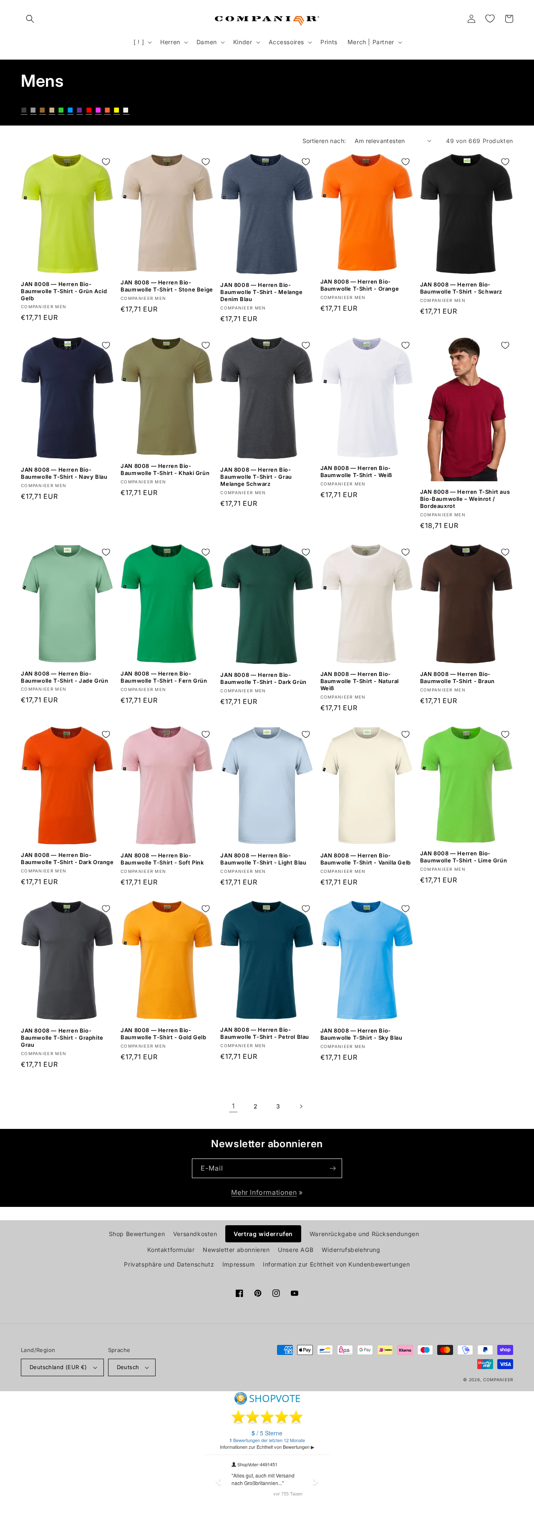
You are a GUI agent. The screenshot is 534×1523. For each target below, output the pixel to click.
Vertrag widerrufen (263, 1233)
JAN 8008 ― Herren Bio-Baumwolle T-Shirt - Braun (457, 677)
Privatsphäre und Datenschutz (169, 1264)
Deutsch (128, 1367)
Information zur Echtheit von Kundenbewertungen (336, 1264)
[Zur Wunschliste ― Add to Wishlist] (106, 162)
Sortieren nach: (324, 140)
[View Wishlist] (490, 19)
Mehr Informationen (264, 1192)
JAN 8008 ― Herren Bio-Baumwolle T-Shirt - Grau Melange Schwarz (256, 476)
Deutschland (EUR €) (58, 1367)
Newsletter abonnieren (236, 1249)
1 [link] (233, 1106)
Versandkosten (195, 1233)
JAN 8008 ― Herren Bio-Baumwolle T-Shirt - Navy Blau (64, 473)
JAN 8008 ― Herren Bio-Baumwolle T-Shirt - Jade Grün (64, 677)
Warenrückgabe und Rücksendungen (364, 1233)
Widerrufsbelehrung (351, 1249)
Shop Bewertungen (137, 1233)
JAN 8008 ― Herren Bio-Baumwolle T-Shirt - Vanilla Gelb (365, 859)
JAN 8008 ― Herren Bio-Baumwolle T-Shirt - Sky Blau (361, 1034)
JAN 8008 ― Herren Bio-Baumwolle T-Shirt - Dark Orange (67, 858)
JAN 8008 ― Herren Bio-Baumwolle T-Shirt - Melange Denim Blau (261, 291)
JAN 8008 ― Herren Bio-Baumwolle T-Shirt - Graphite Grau (62, 1037)
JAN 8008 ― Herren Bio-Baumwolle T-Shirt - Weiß (356, 471)
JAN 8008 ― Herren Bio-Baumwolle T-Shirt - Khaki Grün (165, 469)
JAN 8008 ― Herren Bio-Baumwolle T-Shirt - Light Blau (263, 859)
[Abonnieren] (332, 1168)
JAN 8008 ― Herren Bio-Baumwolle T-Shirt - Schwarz (461, 288)
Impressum (238, 1264)
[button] (30, 19)
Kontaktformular (170, 1249)
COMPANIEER (498, 1379)
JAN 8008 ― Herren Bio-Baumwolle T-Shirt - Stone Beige (167, 286)
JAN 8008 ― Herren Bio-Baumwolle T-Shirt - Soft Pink (162, 859)
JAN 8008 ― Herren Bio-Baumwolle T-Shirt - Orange (359, 285)
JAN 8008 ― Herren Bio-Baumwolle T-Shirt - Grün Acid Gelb (64, 291)
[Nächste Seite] (301, 1106)
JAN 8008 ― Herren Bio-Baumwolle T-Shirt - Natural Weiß (359, 681)
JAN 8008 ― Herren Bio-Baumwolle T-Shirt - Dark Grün (263, 678)
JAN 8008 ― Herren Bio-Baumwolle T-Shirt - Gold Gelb (163, 1033)
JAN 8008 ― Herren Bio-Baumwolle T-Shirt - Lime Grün (463, 857)
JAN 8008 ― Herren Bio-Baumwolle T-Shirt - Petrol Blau (264, 1033)
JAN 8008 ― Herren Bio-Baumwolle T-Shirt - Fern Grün (164, 677)
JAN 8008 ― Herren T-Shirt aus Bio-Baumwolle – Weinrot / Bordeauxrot (465, 498)
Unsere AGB (295, 1249)
